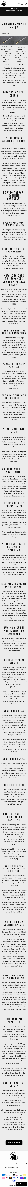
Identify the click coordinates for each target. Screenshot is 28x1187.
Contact (13, 1172)
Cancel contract (21, 1184)
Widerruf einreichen (14, 1142)
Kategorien (14, 1163)
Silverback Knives (13, 1167)
